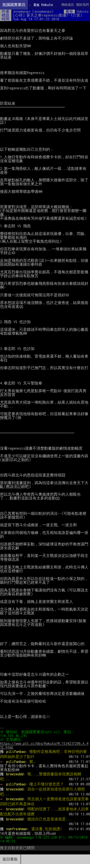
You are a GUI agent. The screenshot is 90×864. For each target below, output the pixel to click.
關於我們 (82, 4)
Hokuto (43, 5)
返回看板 (10, 859)
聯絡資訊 (67, 4)
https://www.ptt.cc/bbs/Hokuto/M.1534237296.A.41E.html (44, 745)
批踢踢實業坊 (13, 5)
